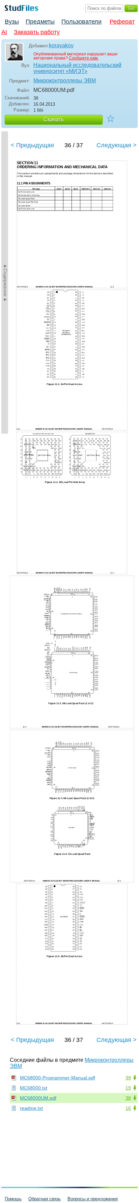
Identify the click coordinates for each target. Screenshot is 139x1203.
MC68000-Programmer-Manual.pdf (57, 1077)
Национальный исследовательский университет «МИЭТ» (77, 68)
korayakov (61, 45)
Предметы (40, 21)
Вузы (12, 21)
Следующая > (116, 145)
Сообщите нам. (84, 58)
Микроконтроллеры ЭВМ (64, 80)
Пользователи (81, 21)
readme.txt (31, 1108)
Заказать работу (37, 32)
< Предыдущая (32, 145)
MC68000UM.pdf (38, 1098)
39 (128, 1077)
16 (128, 1108)
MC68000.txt (33, 1088)
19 (128, 1088)
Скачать (54, 119)
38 (128, 1098)
